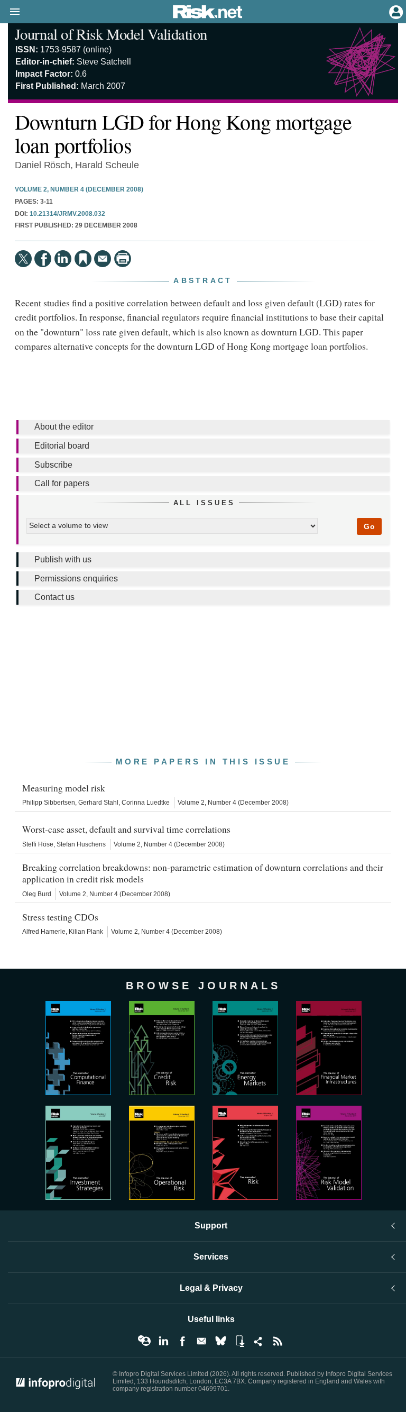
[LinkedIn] (62, 258)
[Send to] (102, 258)
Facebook (182, 1341)
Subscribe (53, 464)
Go (369, 526)
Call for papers (61, 483)
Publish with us (62, 559)
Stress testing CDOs (60, 917)
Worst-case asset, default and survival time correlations (126, 829)
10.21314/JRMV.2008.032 (67, 213)
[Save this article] (83, 258)
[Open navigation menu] (10, 12)
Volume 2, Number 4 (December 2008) (79, 189)
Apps (239, 1341)
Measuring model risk (63, 788)
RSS (277, 1341)
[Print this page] (122, 258)
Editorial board (61, 445)
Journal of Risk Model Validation (111, 34)
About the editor (64, 426)
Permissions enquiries (76, 578)
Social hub (258, 1341)
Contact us (54, 597)
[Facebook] (42, 258)
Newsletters (201, 1341)
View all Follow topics (144, 1341)
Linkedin (163, 1341)
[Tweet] (23, 258)
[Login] (394, 11)
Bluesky (220, 1341)
